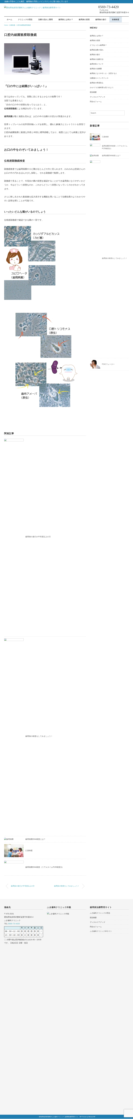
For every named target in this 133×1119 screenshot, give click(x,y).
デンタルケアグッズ (97, 97)
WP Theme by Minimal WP (87, 1116)
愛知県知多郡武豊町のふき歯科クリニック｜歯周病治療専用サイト (58, 1116)
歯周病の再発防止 (96, 83)
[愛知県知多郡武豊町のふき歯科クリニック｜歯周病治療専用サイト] (32, 8)
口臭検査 (29, 850)
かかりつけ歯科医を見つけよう (102, 87)
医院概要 (93, 92)
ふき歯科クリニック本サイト (101, 931)
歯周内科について (96, 64)
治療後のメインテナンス (99, 78)
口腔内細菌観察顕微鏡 (23, 25)
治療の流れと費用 (45, 19)
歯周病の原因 (84, 19)
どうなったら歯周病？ (98, 45)
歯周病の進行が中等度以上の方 (38, 537)
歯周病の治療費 (96, 69)
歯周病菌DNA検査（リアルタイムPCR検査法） (44, 867)
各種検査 (115, 19)
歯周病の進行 (100, 19)
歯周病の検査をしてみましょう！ (39, 736)
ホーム (9, 19)
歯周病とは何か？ (65, 19)
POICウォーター (108, 364)
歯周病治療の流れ (96, 50)
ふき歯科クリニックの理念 (100, 913)
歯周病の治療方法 (96, 59)
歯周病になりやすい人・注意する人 (103, 73)
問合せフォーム (96, 102)
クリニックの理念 (25, 19)
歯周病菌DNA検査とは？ (35, 839)
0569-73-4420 (14, 924)
